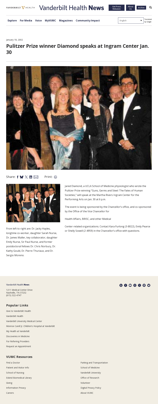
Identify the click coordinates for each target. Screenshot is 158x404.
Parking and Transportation (94, 362)
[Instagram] (134, 285)
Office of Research (90, 377)
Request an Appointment (18, 346)
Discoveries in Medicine (18, 336)
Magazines (66, 20)
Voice (38, 20)
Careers (10, 392)
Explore (12, 20)
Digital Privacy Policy (91, 387)
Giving (9, 382)
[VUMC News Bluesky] (148, 285)
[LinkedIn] (144, 285)
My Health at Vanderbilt (17, 331)
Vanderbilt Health (14, 316)
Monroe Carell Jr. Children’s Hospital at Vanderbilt (30, 326)
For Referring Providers (17, 341)
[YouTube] (130, 285)
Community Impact (88, 20)
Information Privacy (16, 387)
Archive (141, 7)
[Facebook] (125, 285)
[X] (139, 285)
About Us (130, 7)
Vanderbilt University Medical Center (24, 321)
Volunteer (85, 382)
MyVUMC (50, 20)
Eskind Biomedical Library (19, 377)
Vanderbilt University (91, 372)
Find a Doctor (13, 362)
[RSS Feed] (121, 285)
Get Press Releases (116, 7)
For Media (26, 20)
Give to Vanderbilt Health (18, 311)
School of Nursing (15, 372)
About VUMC (87, 392)
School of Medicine (90, 367)
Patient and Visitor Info (17, 367)
